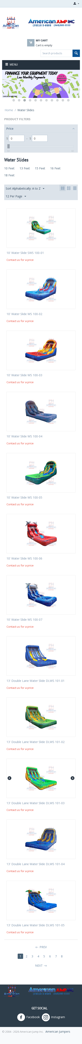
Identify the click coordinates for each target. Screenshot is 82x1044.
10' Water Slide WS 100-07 (24, 620)
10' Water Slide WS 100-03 (24, 375)
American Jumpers (57, 1031)
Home (9, 110)
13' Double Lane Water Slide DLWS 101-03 (36, 803)
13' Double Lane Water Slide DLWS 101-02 (36, 742)
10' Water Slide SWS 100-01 (25, 253)
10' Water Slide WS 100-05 (24, 497)
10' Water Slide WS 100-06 (24, 558)
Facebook (33, 1017)
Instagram (58, 1017)
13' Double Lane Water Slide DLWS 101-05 (36, 925)
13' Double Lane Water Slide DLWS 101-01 (36, 681)
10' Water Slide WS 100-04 (24, 436)
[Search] (76, 53)
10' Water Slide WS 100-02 (24, 314)
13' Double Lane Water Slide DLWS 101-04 (36, 864)
